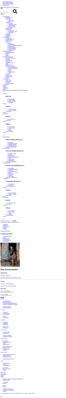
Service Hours (11, 159)
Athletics (5, 228)
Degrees (4, 316)
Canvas (4, 85)
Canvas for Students (12, 110)
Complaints (5, 367)
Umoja (9, 73)
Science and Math (12, 48)
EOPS (7, 63)
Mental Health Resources (13, 157)
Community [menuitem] (25, 90)
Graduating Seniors (12, 144)
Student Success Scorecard (8, 358)
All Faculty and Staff (7, 236)
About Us (5, 227)
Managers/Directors (7, 239)
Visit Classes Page (9, 131)
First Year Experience (12, 68)
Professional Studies (12, 47)
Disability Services (9, 62)
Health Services (9, 64)
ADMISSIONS (6, 16)
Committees (10, 170)
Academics (5, 225)
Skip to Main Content (7, 1)
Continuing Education (12, 145)
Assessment (8, 22)
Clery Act (5, 364)
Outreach (7, 74)
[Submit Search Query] (15, 11)
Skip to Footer (6, 5)
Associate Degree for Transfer (9, 354)
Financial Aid (8, 29)
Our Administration (10, 83)
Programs (10, 130)
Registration (8, 35)
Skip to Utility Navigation (8, 2)
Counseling (8, 61)
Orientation (8, 33)
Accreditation (11, 168)
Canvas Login (8, 111)
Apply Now (8, 18)
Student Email (11, 160)
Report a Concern (6, 368)
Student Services (6, 226)
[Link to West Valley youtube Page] (2, 297)
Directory (8, 53)
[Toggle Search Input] (2, 8)
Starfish (4, 89)
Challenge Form (11, 25)
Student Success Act (7, 356)
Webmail (5, 86)
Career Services (9, 40)
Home (2, 231)
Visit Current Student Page (11, 161)
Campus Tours (9, 81)
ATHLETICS (6, 84)
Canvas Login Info (12, 109)
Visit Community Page (10, 186)
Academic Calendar (12, 153)
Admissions (5, 224)
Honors (9, 69)
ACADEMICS (6, 37)
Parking (7, 55)
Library (4, 132)
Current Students (11, 100)
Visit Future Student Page (11, 146)
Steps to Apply (11, 21)
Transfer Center (9, 76)
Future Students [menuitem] (6, 90)
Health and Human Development (15, 45)
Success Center (9, 75)
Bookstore (8, 59)
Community (10, 102)
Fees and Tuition (9, 28)
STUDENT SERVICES (8, 56)
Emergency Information (8, 388)
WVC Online (11, 176)
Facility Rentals (11, 184)
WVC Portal (5, 87)
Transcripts (8, 36)
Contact (2, 375)
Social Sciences (11, 49)
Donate (2, 376)
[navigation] (33, 3)
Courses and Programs (12, 171)
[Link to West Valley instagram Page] (1, 297)
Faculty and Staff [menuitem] (19, 90)
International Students (12, 143)
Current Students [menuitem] (12, 90)
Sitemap (4, 391)
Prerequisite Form (11, 26)
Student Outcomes (7, 355)
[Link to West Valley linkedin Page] (3, 297)
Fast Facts (8, 82)
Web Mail (10, 175)
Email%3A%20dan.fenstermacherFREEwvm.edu (11, 277)
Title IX (4, 369)
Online (9, 129)
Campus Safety (6, 363)
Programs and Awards (12, 31)
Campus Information (7, 51)
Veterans (7, 77)
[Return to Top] (1, 396)
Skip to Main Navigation (8, 3)
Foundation (10, 185)
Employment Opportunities (8, 390)
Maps (7, 54)
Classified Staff (6, 238)
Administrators (6, 241)
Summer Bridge (11, 71)
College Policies (6, 365)
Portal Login (8, 120)
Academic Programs (10, 39)
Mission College (6, 380)
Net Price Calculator (7, 335)
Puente (9, 70)
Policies (4, 383)
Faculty (4, 237)
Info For (4, 93)
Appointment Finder (12, 24)
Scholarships (10, 32)
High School (10, 142)
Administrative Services (13, 169)
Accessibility (5, 382)
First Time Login (11, 119)
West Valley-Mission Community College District (13, 378)
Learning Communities (10, 66)
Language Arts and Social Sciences (10, 304)
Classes (4, 121)
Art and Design (11, 44)
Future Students (11, 99)
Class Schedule (11, 126)
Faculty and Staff (11, 101)
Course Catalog (11, 127)
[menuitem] (34, 26)
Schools (7, 41)
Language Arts (11, 46)
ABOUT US (5, 78)
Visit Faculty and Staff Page (11, 177)
